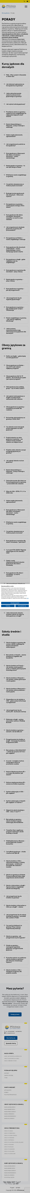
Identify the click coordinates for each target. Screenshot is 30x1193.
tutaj (27, 598)
